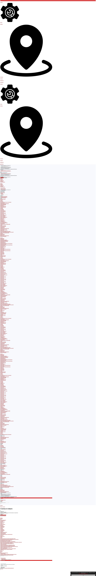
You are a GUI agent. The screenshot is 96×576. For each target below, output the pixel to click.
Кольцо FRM (2, 214)
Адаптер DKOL (2, 248)
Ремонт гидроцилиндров (3, 230)
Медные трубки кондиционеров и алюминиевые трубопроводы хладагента (11, 542)
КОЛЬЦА (1, 267)
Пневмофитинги (2, 221)
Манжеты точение (2, 256)
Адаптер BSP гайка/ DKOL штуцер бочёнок (6, 243)
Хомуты (1, 309)
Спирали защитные (3, 296)
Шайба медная (2, 310)
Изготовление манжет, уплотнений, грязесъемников (7, 541)
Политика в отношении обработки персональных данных (8, 554)
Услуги (1, 183)
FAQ (0, 552)
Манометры (2, 262)
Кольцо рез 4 (2, 393)
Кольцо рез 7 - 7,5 (2, 281)
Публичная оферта (2, 553)
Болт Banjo (1, 258)
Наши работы (2, 302)
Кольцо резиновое (3, 211)
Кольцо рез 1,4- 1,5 (3, 213)
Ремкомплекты (2, 410)
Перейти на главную (3, 515)
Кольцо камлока (2, 215)
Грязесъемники (2, 436)
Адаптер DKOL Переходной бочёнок (5, 249)
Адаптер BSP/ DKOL (3, 242)
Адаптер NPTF (2, 252)
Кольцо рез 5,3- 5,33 (3, 279)
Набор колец (2, 218)
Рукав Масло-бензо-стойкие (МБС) (5, 294)
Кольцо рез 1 (2, 212)
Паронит (1, 290)
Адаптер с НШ (2, 254)
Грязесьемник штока (3, 312)
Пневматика (2, 291)
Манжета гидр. (2, 307)
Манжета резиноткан (3, 236)
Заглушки (1, 265)
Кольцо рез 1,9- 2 (2, 274)
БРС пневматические (3, 292)
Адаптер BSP (2, 239)
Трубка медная (2, 299)
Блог (1, 550)
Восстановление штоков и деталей (5, 540)
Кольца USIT (2, 269)
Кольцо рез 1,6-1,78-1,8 (3, 273)
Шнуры (1, 311)
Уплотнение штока (3, 430)
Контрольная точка (3, 207)
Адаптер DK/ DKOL (2, 247)
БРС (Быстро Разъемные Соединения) (5, 259)
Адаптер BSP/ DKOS (3, 244)
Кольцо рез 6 (2, 280)
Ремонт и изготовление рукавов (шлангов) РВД (7, 543)
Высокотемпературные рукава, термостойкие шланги (7, 538)
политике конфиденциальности (83, 573)
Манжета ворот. (2, 234)
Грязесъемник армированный (4, 203)
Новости (1, 551)
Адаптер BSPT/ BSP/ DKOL (4, 241)
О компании (2, 185)
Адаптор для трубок (3, 225)
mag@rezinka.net (2, 192)
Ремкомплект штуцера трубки (4, 228)
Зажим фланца (2, 383)
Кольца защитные (2, 210)
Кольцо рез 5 (2, 278)
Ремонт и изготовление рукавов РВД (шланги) (7, 304)
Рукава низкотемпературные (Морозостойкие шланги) (8, 548)
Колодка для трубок (3, 226)
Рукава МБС (2, 530)
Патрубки (1, 373)
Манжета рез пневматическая (4, 235)
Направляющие (2, 289)
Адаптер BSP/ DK (2, 358)
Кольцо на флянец (3, 286)
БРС (1, 519)
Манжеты (1, 306)
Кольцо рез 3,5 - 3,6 (3, 276)
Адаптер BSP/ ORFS (3, 246)
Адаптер (1, 237)
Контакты (1, 186)
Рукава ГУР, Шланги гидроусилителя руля (6, 547)
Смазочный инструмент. (3, 295)
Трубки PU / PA (2, 227)
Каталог (2, 194)
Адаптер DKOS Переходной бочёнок (5, 250)
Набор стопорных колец (3, 217)
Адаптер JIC (2, 251)
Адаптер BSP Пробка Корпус (4, 240)
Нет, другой (5, 177)
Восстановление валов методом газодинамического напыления (9, 539)
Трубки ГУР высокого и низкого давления (6, 549)
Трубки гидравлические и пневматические (6, 534)
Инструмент (2, 288)
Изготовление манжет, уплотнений (5, 231)
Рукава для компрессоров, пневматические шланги (7, 545)
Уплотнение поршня (3, 313)
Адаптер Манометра (3, 206)
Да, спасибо (2, 177)
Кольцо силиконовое (3, 283)
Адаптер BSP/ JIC (2, 245)
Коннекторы (2, 287)
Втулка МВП (2, 209)
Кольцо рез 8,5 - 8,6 (3, 398)
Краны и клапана (2, 405)
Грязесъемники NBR (3, 204)
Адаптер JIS (2, 368)
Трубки (1, 297)
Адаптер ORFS (2, 253)
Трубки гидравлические (3, 229)
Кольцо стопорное (3, 216)
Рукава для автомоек (3, 544)
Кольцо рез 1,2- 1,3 (3, 388)
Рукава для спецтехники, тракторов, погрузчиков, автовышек (9, 546)
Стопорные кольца (3, 533)
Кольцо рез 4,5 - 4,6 (3, 277)
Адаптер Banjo (2, 238)
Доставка (1, 184)
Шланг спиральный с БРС (4, 222)
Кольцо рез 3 (2, 275)
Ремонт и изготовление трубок (4, 232)
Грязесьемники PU (3, 321)
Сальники (1, 266)
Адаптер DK (2, 363)
